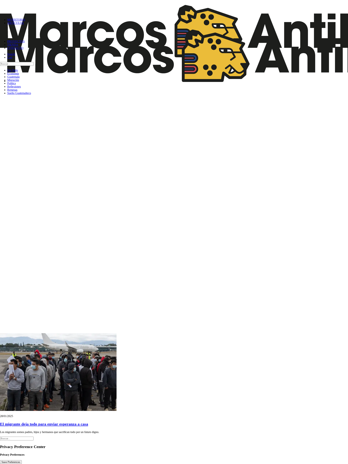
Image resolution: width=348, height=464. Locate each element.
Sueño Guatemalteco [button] (19, 93)
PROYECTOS (16, 41)
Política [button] (11, 83)
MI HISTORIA (16, 19)
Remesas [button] (12, 89)
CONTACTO (15, 47)
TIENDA (12, 44)
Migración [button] (13, 80)
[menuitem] (177, 32)
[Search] (17, 63)
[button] (11, 54)
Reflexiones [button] (14, 86)
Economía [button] (13, 73)
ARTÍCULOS (15, 22)
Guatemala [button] (13, 76)
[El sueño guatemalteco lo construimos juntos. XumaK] (174, 7)
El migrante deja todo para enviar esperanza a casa (44, 424)
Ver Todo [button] (12, 70)
